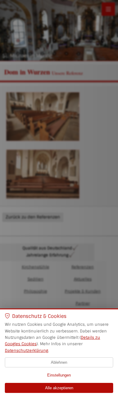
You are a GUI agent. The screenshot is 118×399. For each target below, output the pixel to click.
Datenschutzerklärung (26, 350)
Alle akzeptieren (59, 388)
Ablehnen (59, 362)
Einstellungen (59, 375)
